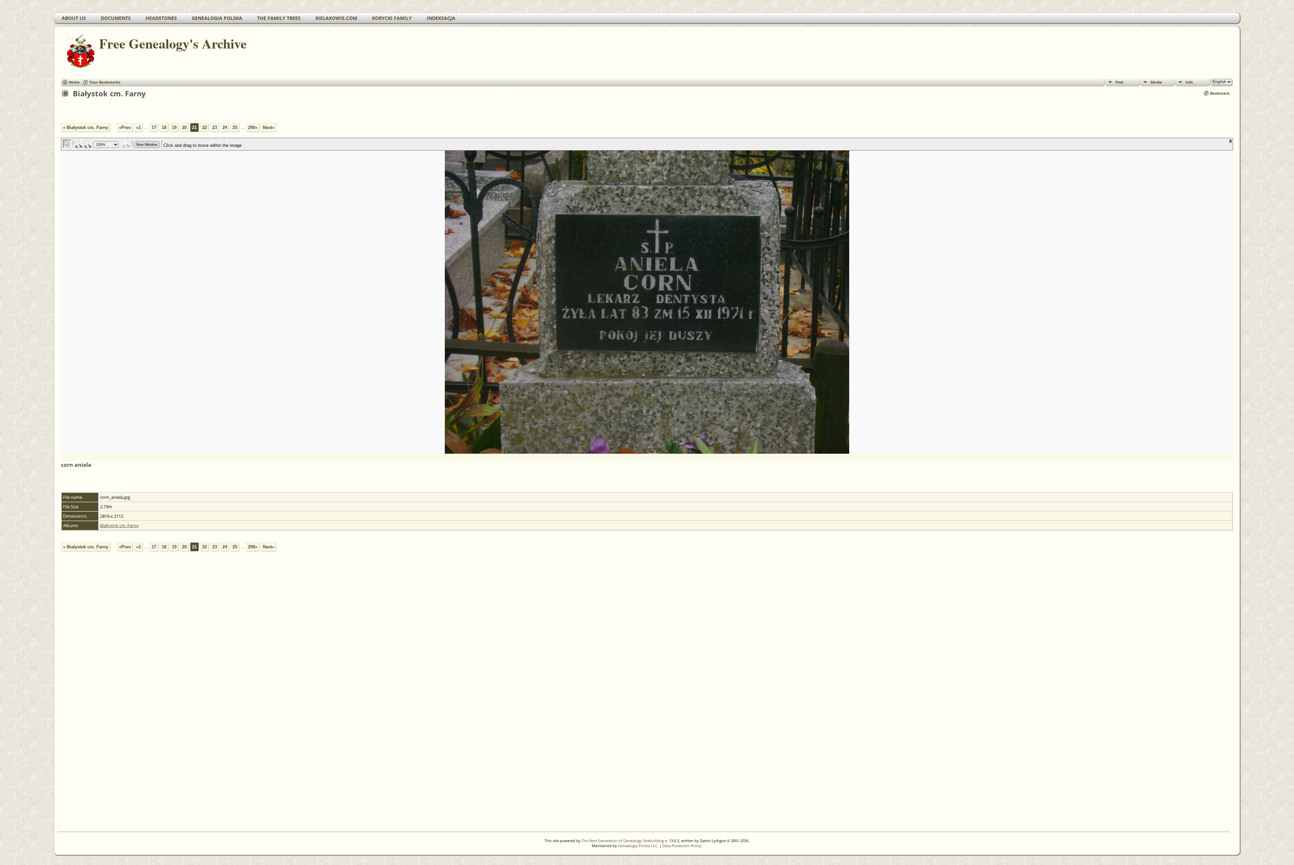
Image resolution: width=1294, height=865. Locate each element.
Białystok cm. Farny (119, 525)
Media (1156, 82)
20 (184, 127)
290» (252, 127)
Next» (268, 127)
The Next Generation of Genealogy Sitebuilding (623, 840)
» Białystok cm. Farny (85, 127)
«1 (138, 127)
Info (1189, 82)
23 (214, 127)
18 (164, 127)
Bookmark (1220, 93)
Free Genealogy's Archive (173, 43)
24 (224, 127)
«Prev (125, 127)
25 (235, 127)
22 (204, 127)
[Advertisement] (256, 707)
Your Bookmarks (104, 82)
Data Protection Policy (682, 845)
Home (74, 82)
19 (174, 127)
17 (154, 127)
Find (1119, 82)
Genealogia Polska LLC (637, 845)
